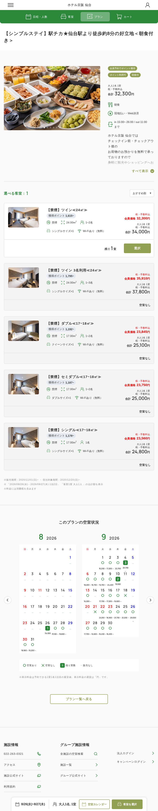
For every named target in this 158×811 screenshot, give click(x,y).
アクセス (9, 764)
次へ (150, 600)
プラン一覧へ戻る (79, 699)
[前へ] (8, 600)
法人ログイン (125, 753)
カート (128, 16)
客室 (71, 16)
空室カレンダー (97, 804)
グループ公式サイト (73, 775)
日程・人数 (40, 16)
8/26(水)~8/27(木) (33, 804)
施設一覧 (66, 764)
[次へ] (150, 600)
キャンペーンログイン (131, 761)
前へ (8, 600)
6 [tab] (60, 127)
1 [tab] (44, 127)
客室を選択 (130, 804)
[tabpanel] (52, 98)
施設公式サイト (14, 775)
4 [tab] (53, 127)
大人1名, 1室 (67, 804)
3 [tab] (50, 127)
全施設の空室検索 (71, 753)
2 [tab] (47, 127)
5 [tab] (56, 127)
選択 (137, 248)
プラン (98, 16)
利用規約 (9, 786)
